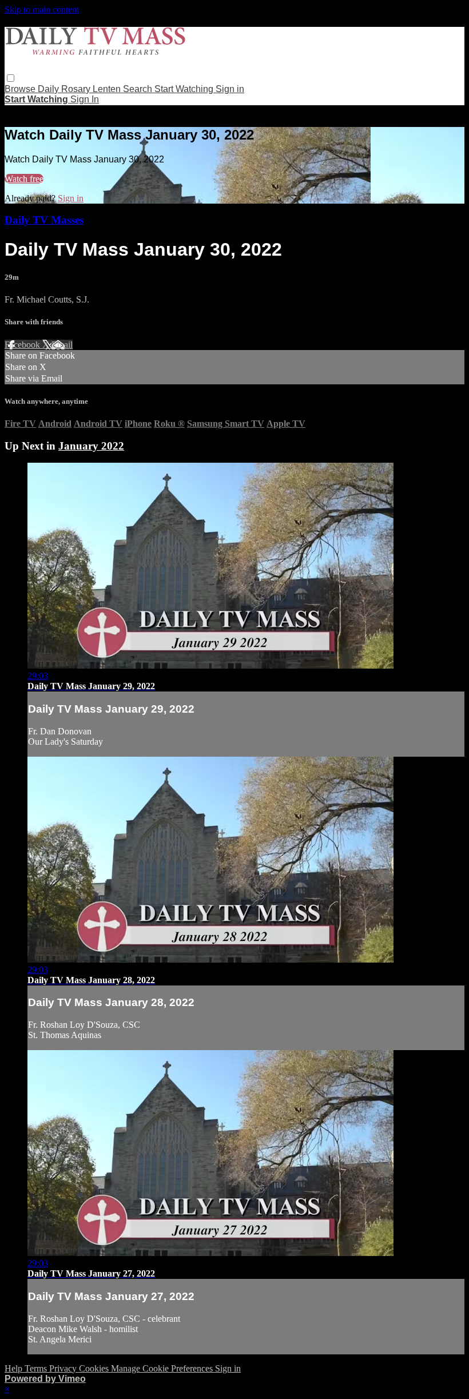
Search (138, 89)
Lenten (108, 89)
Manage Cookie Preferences (163, 1368)
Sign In (84, 99)
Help (15, 1368)
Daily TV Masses (44, 220)
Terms (37, 1368)
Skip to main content (42, 9)
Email (62, 344)
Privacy (64, 1368)
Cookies (95, 1368)
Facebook (23, 344)
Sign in (230, 89)
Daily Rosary (65, 89)
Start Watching (185, 89)
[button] (10, 78)
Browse (21, 89)
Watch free (24, 179)
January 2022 (91, 446)
